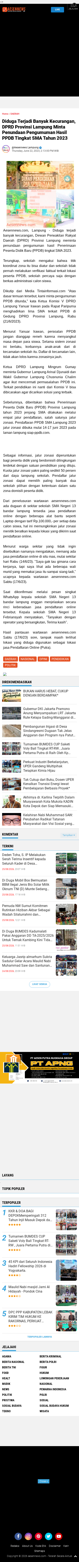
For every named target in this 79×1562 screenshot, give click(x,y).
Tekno (6, 1411)
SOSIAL (44, 1400)
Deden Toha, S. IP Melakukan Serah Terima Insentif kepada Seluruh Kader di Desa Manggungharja (24, 859)
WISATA (44, 1411)
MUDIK (6, 1383)
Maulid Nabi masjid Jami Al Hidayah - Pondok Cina (29, 1289)
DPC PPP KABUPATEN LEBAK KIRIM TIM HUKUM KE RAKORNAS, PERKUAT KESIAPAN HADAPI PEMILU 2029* (30, 1316)
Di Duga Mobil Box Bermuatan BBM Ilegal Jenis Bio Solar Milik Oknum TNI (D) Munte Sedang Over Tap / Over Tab (25, 884)
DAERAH (15, 114)
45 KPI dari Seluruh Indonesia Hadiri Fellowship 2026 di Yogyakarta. (30, 1266)
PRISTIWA (8, 1400)
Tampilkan (68, 835)
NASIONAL (28, 659)
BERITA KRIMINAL (51, 1356)
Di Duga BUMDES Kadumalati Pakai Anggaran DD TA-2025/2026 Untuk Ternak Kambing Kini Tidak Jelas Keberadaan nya (28, 935)
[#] (39, 1067)
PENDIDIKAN (60, 659)
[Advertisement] (39, 56)
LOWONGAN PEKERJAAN (54, 1378)
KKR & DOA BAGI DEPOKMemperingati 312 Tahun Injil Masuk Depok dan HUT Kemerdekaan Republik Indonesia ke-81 (30, 1215)
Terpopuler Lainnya (39, 1337)
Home (5, 114)
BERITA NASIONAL (13, 1362)
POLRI (43, 1394)
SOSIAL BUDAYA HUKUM (54, 1405)
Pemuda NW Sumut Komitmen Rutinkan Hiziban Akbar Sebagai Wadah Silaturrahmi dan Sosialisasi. (26, 910)
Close (44, 1481)
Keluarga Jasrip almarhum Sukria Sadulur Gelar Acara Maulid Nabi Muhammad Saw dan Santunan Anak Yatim (27, 961)
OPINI (43, 659)
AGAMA (6, 1356)
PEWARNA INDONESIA (53, 1389)
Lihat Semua (39, 984)
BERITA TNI (9, 1367)
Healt (6, 1378)
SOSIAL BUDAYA (11, 1405)
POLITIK (10, 665)
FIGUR (43, 1367)
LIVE (57, 9)
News (5, 1389)
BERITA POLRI (48, 1362)
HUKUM (44, 1372)
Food (5, 1372)
